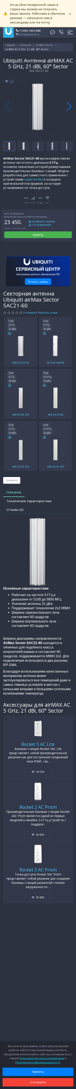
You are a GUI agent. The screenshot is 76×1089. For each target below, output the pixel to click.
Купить (38, 234)
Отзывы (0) (14, 509)
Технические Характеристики (29, 501)
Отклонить (38, 1082)
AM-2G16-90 (55, 414)
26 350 (40, 834)
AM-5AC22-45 (20, 362)
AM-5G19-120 (20, 466)
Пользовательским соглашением (41, 1058)
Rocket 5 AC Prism (38, 870)
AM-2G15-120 (55, 466)
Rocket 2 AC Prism (38, 807)
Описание (13, 492)
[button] (69, 106)
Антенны (25, 45)
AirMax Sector (44, 45)
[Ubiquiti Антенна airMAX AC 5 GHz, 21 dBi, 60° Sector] (38, 107)
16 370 (40, 772)
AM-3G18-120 (20, 414)
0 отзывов (29, 312)
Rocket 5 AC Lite (38, 744)
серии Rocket (33, 179)
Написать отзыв (47, 312)
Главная (10, 45)
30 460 (40, 897)
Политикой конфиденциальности (37, 1062)
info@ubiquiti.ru (28, 34)
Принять (38, 1072)
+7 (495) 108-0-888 (29, 30)
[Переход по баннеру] (38, 271)
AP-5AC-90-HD (55, 362)
